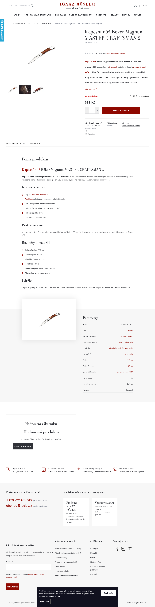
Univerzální (128, 342)
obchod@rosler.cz (27, 505)
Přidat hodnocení (22, 446)
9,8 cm (130, 366)
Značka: (131, 125)
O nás (92, 557)
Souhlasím (108, 593)
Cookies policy (61, 557)
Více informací (91, 89)
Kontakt (93, 553)
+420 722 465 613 (92, 126)
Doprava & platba (62, 571)
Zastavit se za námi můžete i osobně (61, 470)
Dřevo (130, 336)
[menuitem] (17, 14)
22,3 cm (130, 360)
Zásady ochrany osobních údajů (68, 553)
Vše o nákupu (60, 566)
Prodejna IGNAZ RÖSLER (72, 506)
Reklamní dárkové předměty (97, 568)
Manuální (129, 354)
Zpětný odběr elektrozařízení (66, 575)
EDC (121, 342)
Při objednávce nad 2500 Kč (22, 470)
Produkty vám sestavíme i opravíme (132, 470)
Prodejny (94, 548)
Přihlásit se (12, 587)
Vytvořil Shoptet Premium (136, 602)
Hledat (32, 5)
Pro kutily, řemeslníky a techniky (120, 348)
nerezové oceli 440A (40, 194)
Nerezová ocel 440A (125, 372)
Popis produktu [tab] (13, 143)
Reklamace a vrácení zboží (66, 562)
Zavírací (130, 330)
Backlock (29, 199)
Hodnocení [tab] (35, 143)
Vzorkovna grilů (104, 502)
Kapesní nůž (90, 62)
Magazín (93, 574)
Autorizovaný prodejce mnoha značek (97, 470)
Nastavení (44, 601)
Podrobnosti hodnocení (115, 53)
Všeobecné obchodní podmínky (68, 548)
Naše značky (95, 562)
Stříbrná (124, 336)
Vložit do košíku (121, 110)
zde (58, 596)
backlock (113, 67)
